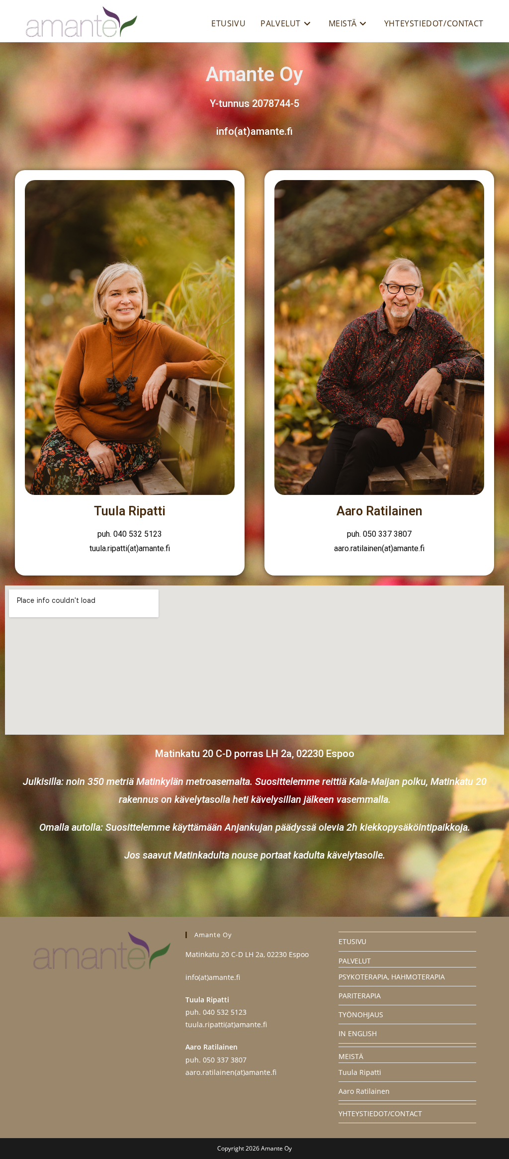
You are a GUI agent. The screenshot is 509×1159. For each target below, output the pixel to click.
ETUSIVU (352, 941)
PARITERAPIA (360, 995)
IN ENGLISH (358, 1033)
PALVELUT (355, 961)
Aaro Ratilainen (364, 1091)
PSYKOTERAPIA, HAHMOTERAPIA (392, 976)
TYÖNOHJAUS (361, 1014)
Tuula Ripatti (360, 1072)
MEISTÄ (351, 1056)
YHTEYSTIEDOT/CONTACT (380, 1113)
